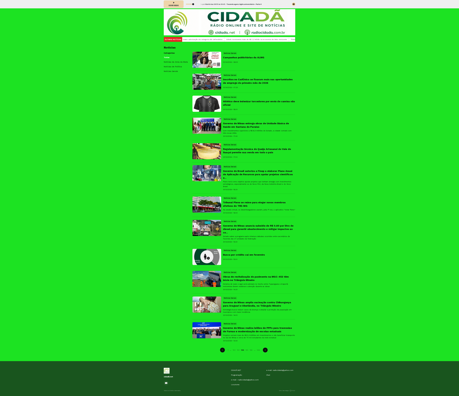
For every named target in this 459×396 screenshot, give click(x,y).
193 (238, 350)
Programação (236, 375)
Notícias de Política (173, 66)
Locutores (235, 384)
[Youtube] (293, 4)
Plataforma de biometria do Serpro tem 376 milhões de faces (288, 39)
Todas (166, 57)
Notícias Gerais (171, 71)
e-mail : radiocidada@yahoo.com (245, 380)
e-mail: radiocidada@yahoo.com (279, 370)
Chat (268, 375)
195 (247, 350)
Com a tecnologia (284, 390)
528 (258, 350)
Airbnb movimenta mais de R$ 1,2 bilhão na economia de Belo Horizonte (228, 39)
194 (242, 350)
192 (234, 350)
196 (251, 350)
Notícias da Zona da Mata (176, 62)
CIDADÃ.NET (236, 370)
